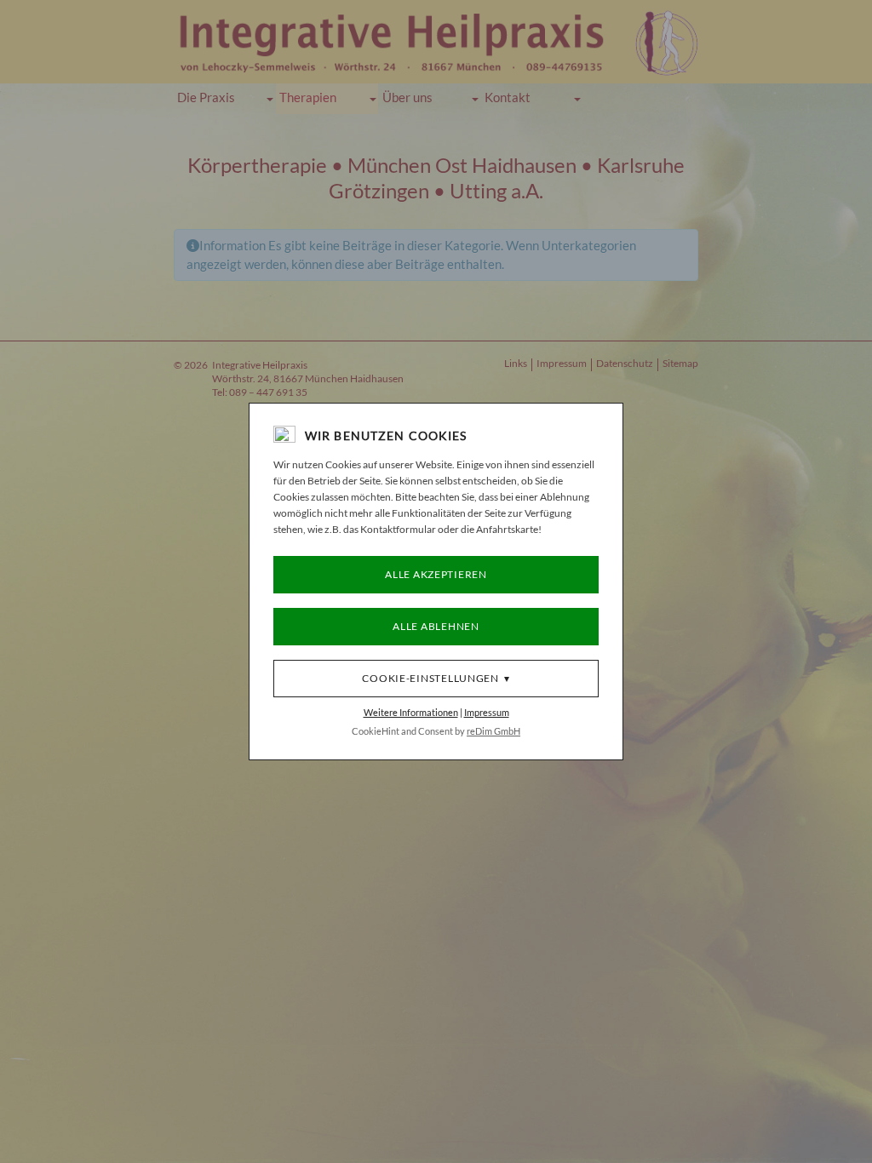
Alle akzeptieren (436, 574)
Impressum (486, 712)
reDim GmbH (493, 730)
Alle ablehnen (436, 626)
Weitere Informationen (411, 712)
